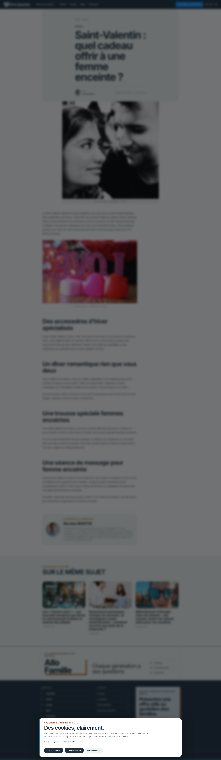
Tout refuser (54, 750)
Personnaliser (94, 750)
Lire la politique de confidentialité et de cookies (63, 742)
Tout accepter (74, 750)
